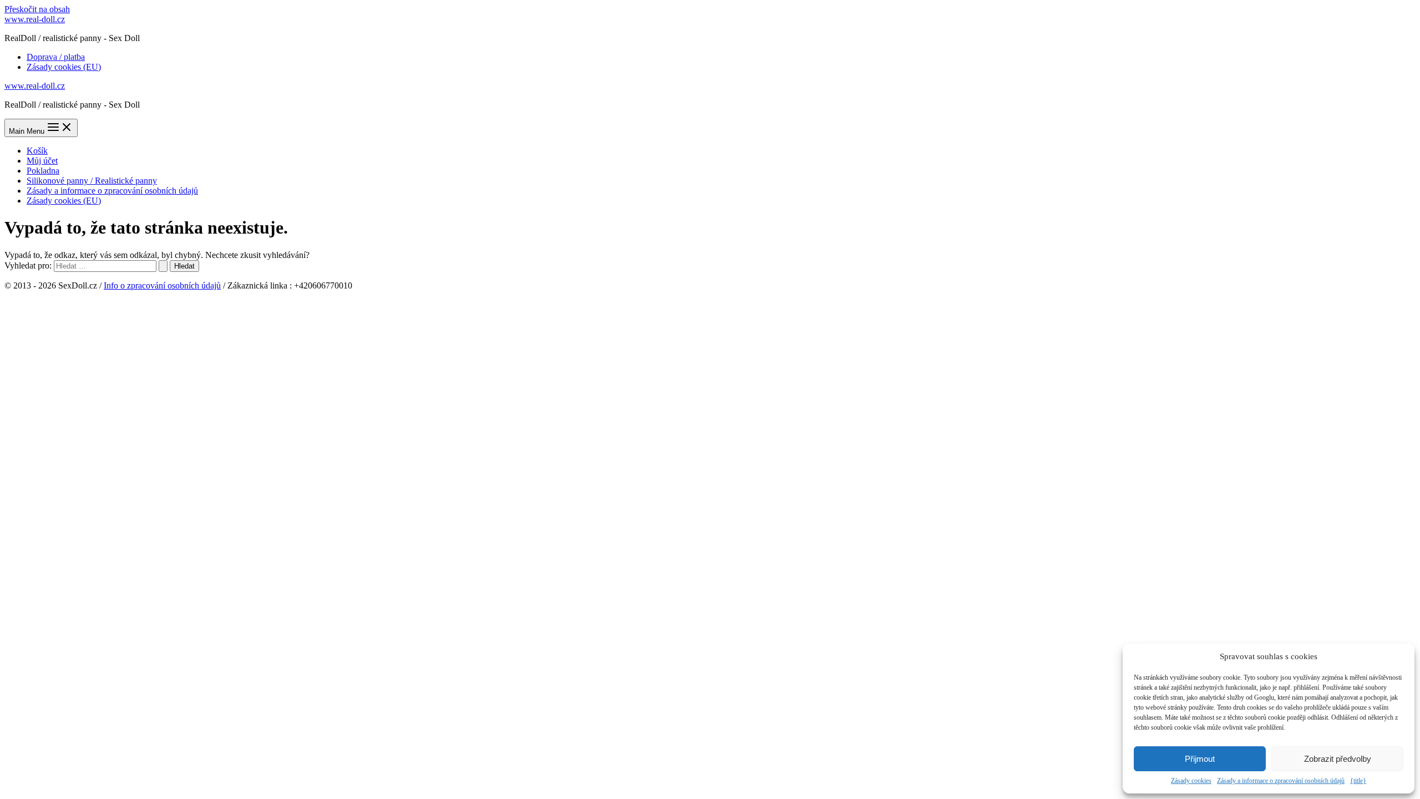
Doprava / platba (56, 57)
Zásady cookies (1191, 781)
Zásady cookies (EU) (64, 67)
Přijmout (1200, 758)
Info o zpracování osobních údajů (162, 285)
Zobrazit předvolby (1337, 758)
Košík (37, 150)
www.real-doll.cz (34, 19)
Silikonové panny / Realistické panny (92, 180)
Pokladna (43, 170)
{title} (1358, 781)
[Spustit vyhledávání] (163, 266)
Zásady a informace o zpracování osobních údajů (1281, 781)
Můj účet (42, 160)
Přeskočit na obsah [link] (37, 9)
